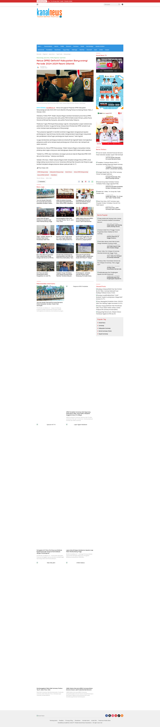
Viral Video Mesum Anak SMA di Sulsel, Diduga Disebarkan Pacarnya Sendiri (113, 247)
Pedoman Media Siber (104, 720)
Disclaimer (78, 720)
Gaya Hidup (66, 50)
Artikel (101, 50)
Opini (95, 50)
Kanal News (68, 172)
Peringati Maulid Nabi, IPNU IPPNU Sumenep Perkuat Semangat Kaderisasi (113, 177)
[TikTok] (119, 715)
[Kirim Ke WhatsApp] (92, 181)
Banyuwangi (40, 57)
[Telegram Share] (89, 181)
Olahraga (74, 50)
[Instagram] (112, 715)
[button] (119, 4)
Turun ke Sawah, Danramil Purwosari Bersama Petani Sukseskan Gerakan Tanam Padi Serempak (44, 201)
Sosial (82, 46)
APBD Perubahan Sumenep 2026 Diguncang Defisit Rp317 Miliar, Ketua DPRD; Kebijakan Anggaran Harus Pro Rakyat (64, 201)
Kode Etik (94, 720)
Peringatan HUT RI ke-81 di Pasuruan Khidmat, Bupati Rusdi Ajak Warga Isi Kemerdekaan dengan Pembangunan (83, 201)
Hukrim (56, 46)
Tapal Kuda (62, 57)
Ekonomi (68, 46)
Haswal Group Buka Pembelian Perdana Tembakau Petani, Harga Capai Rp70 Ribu (114, 187)
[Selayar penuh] (121, 71)
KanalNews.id (43, 66)
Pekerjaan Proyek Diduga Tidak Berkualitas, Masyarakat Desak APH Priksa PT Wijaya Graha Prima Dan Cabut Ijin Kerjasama (84, 256)
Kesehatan (58, 50)
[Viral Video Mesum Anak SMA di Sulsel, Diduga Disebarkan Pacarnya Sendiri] (109, 242)
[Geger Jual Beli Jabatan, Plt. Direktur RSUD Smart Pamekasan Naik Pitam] (45, 230)
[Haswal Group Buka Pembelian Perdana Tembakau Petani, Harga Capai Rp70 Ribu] (109, 183)
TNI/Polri (81, 50)
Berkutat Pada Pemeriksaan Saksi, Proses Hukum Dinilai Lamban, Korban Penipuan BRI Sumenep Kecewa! (109, 307)
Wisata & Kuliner (100, 46)
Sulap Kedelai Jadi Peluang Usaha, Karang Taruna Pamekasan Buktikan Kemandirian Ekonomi (114, 225)
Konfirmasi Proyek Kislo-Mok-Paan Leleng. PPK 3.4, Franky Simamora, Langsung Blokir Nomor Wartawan (84, 238)
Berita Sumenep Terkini (105, 331)
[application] (109, 65)
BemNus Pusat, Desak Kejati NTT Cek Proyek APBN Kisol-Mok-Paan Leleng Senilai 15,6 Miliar (64, 238)
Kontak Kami (86, 720)
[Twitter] (109, 715)
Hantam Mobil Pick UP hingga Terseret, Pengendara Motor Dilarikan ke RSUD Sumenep (113, 237)
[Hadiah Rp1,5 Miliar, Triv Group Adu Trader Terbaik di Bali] (109, 192)
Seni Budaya (89, 46)
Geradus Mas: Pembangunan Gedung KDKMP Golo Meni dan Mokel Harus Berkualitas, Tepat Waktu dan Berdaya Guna (65, 256)
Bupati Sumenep (103, 334)
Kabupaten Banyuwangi (56, 172)
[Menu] (38, 4)
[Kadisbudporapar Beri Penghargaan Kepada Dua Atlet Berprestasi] (109, 273)
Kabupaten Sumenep (104, 328)
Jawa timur (47, 57)
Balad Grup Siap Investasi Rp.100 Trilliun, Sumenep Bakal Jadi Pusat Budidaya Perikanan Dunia (109, 291)
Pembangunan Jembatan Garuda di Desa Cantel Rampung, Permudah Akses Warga (83, 274)
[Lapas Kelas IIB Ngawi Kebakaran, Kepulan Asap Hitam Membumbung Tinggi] (45, 212)
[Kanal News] (49, 13)
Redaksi (61, 720)
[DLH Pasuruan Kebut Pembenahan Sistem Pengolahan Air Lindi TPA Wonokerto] (45, 266)
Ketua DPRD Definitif (43, 175)
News (39, 46)
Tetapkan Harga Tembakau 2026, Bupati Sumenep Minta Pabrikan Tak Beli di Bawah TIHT (64, 274)
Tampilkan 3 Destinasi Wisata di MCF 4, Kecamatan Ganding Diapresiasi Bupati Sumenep (114, 167)
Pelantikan (54, 175)
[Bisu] (118, 71)
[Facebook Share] (79, 181)
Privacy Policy (69, 720)
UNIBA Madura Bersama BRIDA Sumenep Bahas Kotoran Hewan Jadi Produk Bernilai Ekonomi (84, 220)
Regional (56, 57)
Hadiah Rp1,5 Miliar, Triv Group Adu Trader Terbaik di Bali (114, 197)
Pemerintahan (48, 46)
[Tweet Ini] (82, 181)
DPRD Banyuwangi (43, 172)
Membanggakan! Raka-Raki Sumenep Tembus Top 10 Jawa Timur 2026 (65, 220)
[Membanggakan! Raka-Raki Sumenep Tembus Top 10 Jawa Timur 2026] (65, 212)
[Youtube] (115, 715)
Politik (62, 46)
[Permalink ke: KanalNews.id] (38, 67)
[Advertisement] (80, 32)
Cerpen (107, 50)
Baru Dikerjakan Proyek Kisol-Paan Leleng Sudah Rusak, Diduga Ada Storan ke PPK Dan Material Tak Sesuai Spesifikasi (45, 256)
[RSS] (122, 715)
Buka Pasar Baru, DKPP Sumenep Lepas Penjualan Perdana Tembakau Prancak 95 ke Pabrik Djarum (114, 208)
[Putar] (98, 71)
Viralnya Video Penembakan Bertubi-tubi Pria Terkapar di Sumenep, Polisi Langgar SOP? (114, 268)
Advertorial (41, 50)
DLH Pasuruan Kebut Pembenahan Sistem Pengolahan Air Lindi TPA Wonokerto (43, 274)
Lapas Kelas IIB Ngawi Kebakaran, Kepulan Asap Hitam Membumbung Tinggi (44, 220)
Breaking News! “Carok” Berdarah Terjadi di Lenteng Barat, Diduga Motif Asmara (109, 297)
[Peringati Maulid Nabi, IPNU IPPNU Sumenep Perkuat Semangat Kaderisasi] (109, 173)
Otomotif (89, 50)
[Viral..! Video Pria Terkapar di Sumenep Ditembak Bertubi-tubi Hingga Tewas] (109, 252)
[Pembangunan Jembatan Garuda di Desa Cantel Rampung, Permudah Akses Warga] (85, 266)
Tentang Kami (53, 720)
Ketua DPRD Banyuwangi (81, 172)
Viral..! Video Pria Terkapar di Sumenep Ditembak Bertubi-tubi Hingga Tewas (114, 256)
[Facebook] (106, 715)
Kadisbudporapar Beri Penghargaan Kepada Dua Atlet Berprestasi (114, 277)
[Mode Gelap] (122, 4)
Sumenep (101, 325)
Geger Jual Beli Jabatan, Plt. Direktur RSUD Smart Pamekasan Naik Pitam (44, 238)
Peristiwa (75, 46)
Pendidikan (49, 50)
